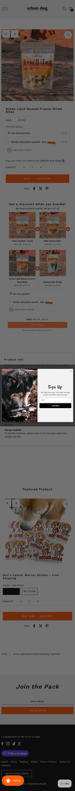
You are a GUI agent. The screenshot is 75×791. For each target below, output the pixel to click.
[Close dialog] (70, 371)
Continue (55, 406)
